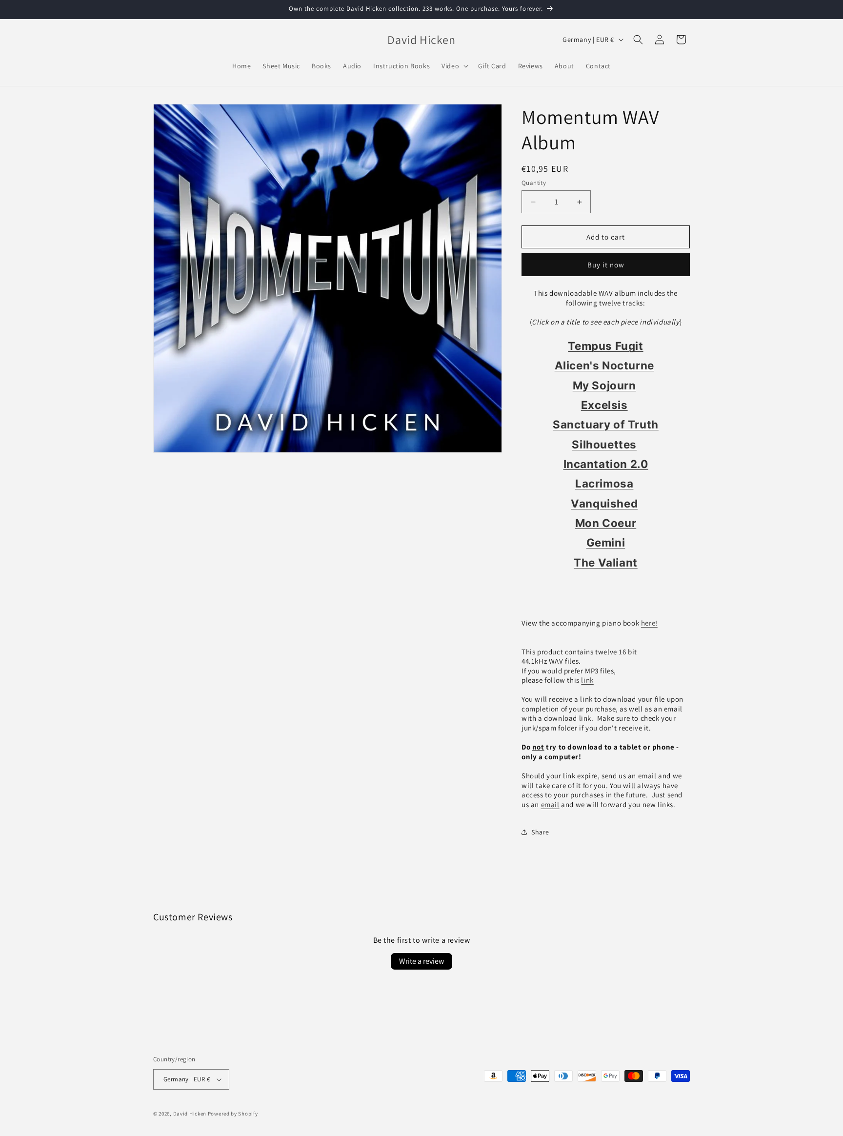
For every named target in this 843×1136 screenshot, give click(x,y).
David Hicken (189, 1113)
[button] (454, 66)
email (647, 775)
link (587, 680)
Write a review (421, 961)
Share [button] (540, 832)
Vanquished (604, 503)
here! (649, 623)
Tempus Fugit (605, 345)
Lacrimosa (604, 483)
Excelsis (604, 404)
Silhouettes (604, 444)
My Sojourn (604, 385)
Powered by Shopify (233, 1113)
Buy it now (605, 264)
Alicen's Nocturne (604, 365)
